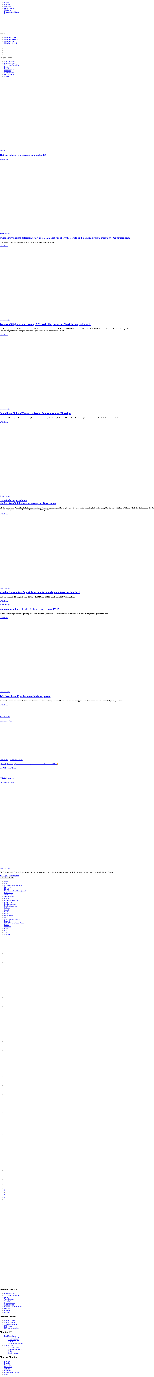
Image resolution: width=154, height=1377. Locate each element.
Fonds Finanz (8, 902)
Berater (6, 67)
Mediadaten (8, 10)
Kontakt (7, 1363)
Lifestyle (7, 1308)
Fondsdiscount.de (10, 904)
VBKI (6, 932)
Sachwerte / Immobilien (12, 65)
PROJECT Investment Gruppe (14, 923)
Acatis (6, 881)
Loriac (6, 913)
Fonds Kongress (13, 1353)
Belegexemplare (9, 8)
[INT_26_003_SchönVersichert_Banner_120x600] (8, 1285)
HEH (6, 911)
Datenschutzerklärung (11, 12)
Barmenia (7, 887)
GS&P (6, 910)
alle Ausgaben (14, 876)
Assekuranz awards (16, 760)
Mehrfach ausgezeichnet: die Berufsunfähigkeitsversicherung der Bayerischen (28, 502)
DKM (10, 1351)
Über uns (7, 4)
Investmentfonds (9, 63)
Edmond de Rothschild (11, 900)
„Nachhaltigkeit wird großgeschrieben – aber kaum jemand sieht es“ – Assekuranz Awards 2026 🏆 (29, 764)
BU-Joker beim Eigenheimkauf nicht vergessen (25, 696)
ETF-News (8, 1326)
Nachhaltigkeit (9, 73)
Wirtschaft (7, 71)
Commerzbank (9, 896)
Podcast (6, 2)
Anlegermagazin (9, 1320)
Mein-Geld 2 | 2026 (5, 868)
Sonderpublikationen (11, 1324)
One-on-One (4, 760)
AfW (6, 883)
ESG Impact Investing (11, 1328)
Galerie (6, 76)
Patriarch (7, 921)
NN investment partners (12, 919)
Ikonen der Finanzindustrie (13, 1306)
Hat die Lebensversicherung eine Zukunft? (23, 155)
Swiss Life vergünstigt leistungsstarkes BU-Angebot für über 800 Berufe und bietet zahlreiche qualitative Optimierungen (65, 237)
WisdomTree (8, 934)
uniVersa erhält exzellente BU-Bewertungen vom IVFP (29, 609)
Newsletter (7, 6)
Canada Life (8, 895)
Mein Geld (11, 39)
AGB (6, 1374)
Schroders (7, 927)
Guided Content (9, 1322)
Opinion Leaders (9, 61)
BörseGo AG (8, 893)
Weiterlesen (4, 159)
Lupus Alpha (8, 915)
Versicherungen (9, 69)
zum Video (3, 768)
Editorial (7, 1312)
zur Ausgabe (4, 876)
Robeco (6, 925)
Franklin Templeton (10, 906)
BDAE (6, 889)
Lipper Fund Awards (15, 1349)
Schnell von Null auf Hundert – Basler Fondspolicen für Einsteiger (35, 413)
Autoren (7, 1369)
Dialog (6, 898)
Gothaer (7, 908)
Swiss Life (7, 928)
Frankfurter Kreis (10, 1336)
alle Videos (12, 768)
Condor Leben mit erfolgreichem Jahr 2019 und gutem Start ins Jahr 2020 (40, 592)
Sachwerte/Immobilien (15, 1343)
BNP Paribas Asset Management (15, 891)
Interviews (7, 1310)
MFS (6, 917)
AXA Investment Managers (13, 885)
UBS (6, 930)
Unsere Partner (7, 878)
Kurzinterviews (13, 1347)
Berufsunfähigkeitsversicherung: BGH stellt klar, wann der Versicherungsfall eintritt (45, 324)
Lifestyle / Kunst (9, 74)
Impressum (7, 14)
